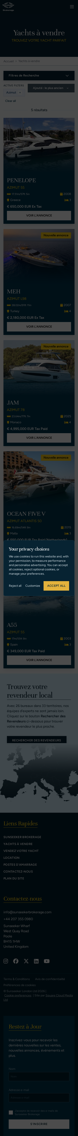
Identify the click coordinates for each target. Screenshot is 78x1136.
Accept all (56, 586)
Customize (32, 586)
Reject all (15, 586)
